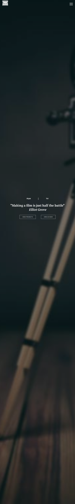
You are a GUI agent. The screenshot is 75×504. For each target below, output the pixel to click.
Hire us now (48, 217)
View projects (27, 217)
